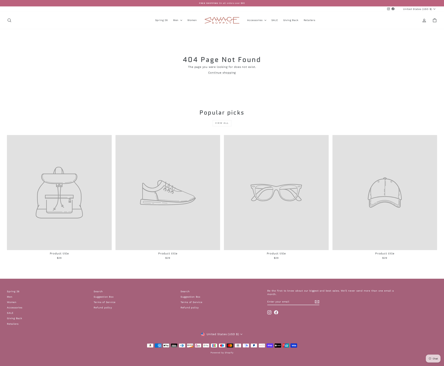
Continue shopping (222, 72)
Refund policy (103, 307)
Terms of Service (105, 302)
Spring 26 (161, 20)
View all (222, 123)
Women (192, 20)
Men (176, 20)
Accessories (255, 20)
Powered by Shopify (222, 352)
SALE (274, 20)
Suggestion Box (103, 296)
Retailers (309, 20)
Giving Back (290, 20)
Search (98, 291)
